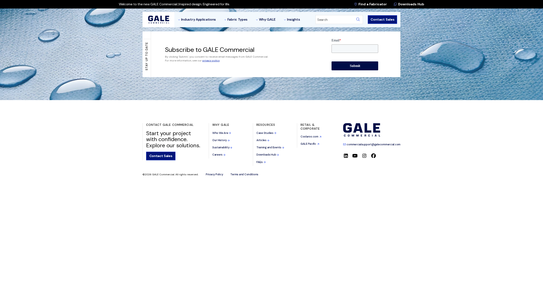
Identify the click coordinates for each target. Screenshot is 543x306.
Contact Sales (383, 19)
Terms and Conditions (244, 174)
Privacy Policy (214, 174)
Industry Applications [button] (198, 19)
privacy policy (211, 60)
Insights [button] (293, 19)
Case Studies (265, 133)
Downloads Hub (410, 4)
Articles (261, 140)
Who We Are (220, 133)
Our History (219, 140)
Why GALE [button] (267, 19)
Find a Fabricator (372, 4)
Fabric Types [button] (237, 19)
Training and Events (269, 147)
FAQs (259, 162)
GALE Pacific (309, 144)
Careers (217, 154)
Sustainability (221, 147)
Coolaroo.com (310, 136)
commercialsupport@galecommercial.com (373, 144)
